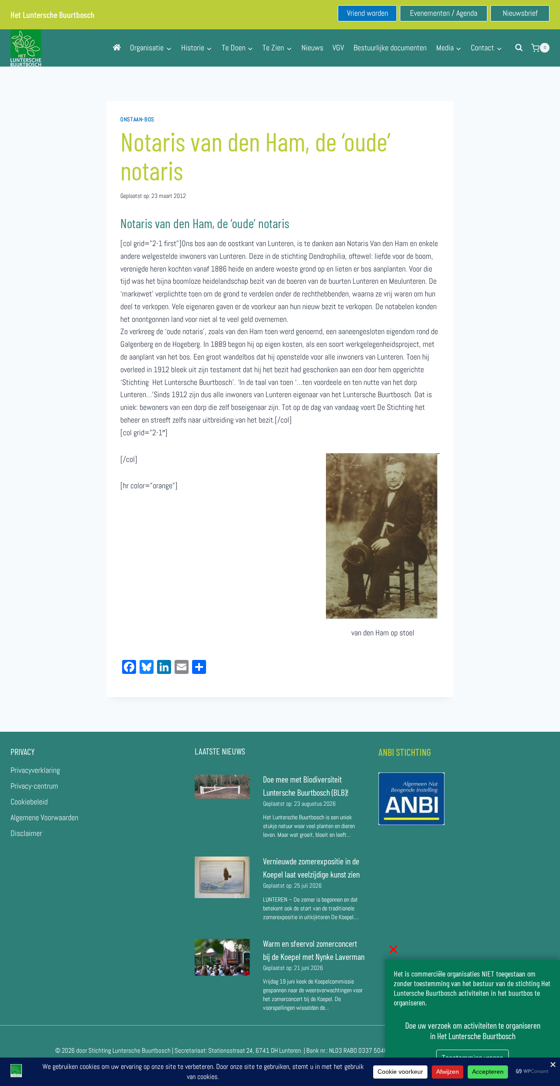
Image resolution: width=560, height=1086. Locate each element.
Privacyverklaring (35, 770)
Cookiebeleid (29, 802)
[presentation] (222, 787)
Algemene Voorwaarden (44, 817)
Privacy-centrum (34, 786)
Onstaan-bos (137, 119)
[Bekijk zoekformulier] (519, 48)
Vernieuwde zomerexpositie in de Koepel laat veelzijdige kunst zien (311, 867)
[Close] (393, 949)
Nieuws (312, 47)
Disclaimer (26, 833)
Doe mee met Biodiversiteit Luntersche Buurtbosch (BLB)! (306, 785)
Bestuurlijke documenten (390, 47)
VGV (338, 47)
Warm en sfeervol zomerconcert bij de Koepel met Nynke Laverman (313, 950)
